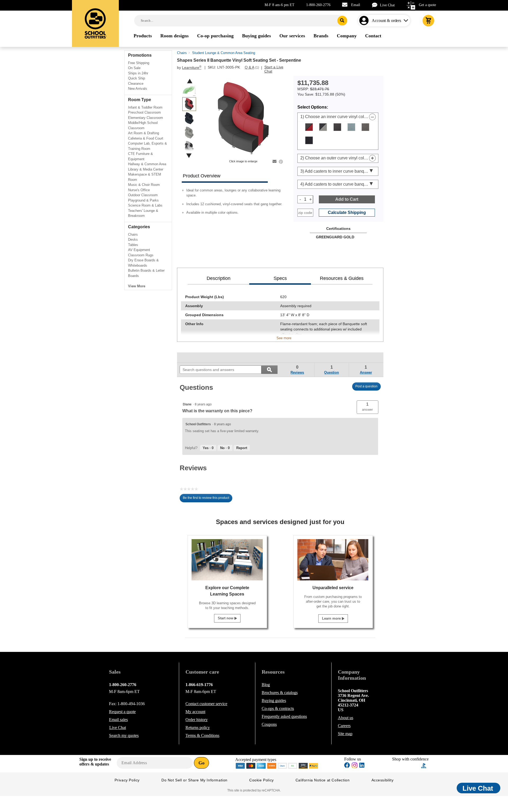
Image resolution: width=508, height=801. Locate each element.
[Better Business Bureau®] (424, 765)
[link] (192, 357)
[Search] (342, 20)
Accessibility (382, 780)
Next (189, 155)
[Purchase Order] (293, 765)
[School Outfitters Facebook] (347, 766)
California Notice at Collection (323, 780)
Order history (196, 719)
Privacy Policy (127, 780)
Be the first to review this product (207, 499)
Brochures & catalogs (280, 692)
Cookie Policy (261, 780)
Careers (344, 725)
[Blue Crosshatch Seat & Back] (351, 127)
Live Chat (387, 5)
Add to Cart (346, 199)
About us (345, 717)
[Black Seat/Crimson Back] (309, 127)
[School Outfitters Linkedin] (361, 766)
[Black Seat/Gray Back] (323, 127)
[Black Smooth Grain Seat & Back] (337, 127)
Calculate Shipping (347, 212)
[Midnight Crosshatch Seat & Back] (309, 140)
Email (355, 5)
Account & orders (386, 20)
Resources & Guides (342, 278)
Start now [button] (226, 618)
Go (201, 763)
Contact (206, 703)
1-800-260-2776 (318, 5)
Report (241, 448)
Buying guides (274, 700)
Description (218, 278)
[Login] (365, 20)
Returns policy (197, 727)
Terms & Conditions (202, 735)
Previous (189, 81)
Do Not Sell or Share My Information (194, 780)
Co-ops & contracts (278, 708)
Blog (266, 684)
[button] (367, 407)
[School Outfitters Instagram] (354, 766)
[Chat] (376, 5)
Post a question (366, 386)
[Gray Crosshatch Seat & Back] (365, 127)
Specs (280, 278)
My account (195, 711)
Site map (345, 733)
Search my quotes (124, 735)
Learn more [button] (332, 618)
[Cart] (428, 20)
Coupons (269, 724)
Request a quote (122, 711)
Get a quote (427, 5)
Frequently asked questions (284, 716)
